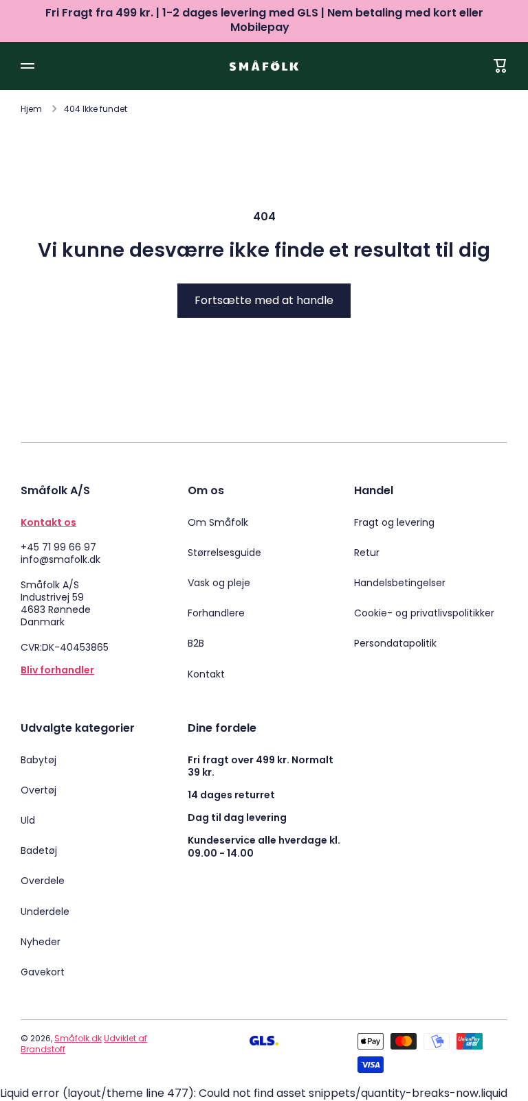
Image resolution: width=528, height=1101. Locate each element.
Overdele (43, 881)
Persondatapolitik (395, 642)
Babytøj (38, 760)
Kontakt (206, 673)
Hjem (31, 109)
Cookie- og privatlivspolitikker (424, 613)
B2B (196, 643)
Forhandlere (216, 613)
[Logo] (264, 65)
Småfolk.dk (78, 1038)
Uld (28, 820)
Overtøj (38, 790)
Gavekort (43, 971)
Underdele (45, 911)
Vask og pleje (219, 583)
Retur (367, 552)
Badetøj (39, 850)
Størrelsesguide (224, 552)
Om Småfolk (218, 522)
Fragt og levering (394, 522)
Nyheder (40, 942)
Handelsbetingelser (400, 583)
